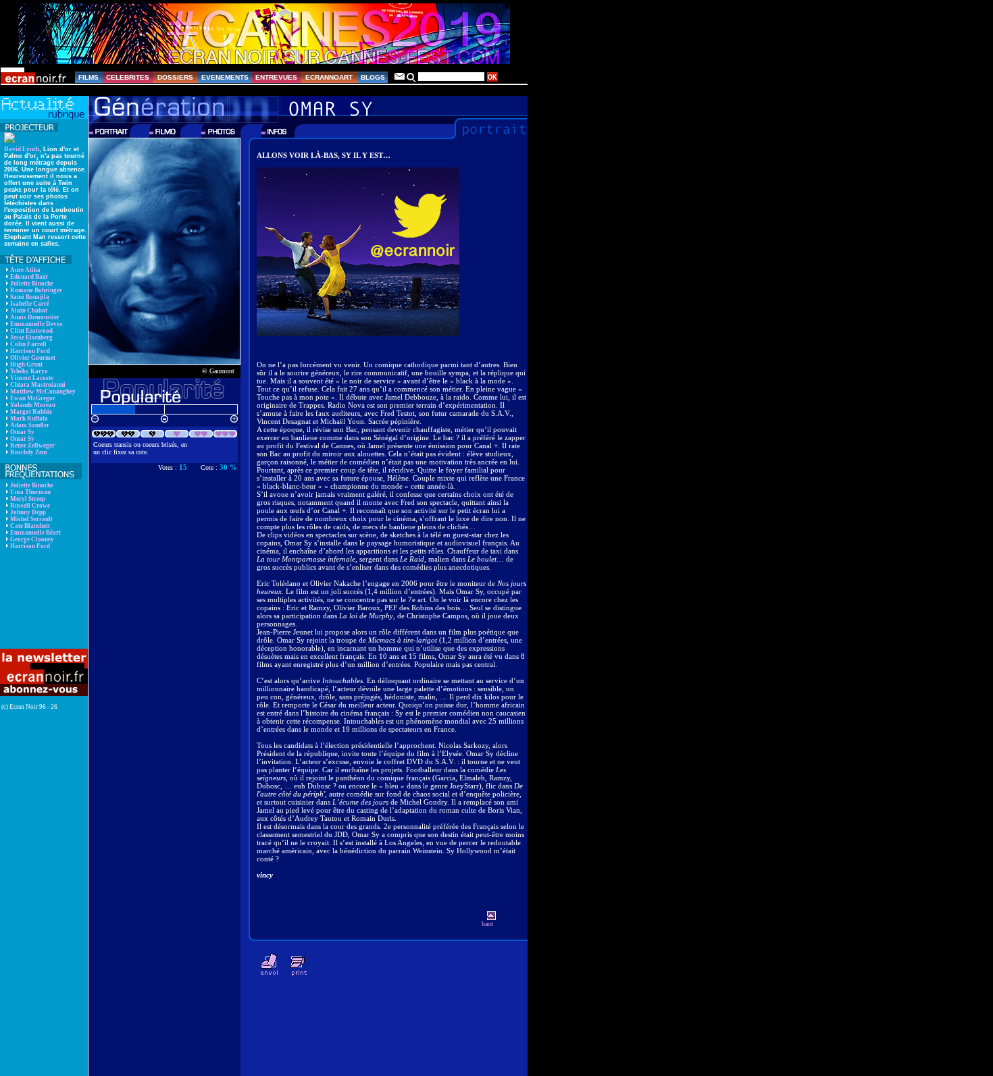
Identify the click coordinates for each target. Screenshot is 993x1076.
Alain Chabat (28, 310)
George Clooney (32, 539)
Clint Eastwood (31, 330)
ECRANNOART (329, 77)
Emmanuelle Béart (35, 532)
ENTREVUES (276, 77)
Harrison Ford (30, 351)
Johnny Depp (28, 512)
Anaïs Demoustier (34, 317)
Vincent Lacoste (31, 378)
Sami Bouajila (29, 297)
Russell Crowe (30, 505)
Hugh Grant (26, 364)
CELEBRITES (127, 77)
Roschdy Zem (28, 452)
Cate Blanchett (30, 525)
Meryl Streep (27, 498)
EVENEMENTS (225, 77)
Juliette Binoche (31, 283)
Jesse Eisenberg (31, 337)
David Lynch (21, 149)
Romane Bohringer (36, 290)
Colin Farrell (28, 344)
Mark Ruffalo (29, 418)
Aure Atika (25, 270)
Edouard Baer (29, 276)
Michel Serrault (31, 519)
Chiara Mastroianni (38, 384)
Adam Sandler (29, 425)
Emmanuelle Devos (36, 324)
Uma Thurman (30, 492)
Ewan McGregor (32, 398)
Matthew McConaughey (43, 391)
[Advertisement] (42, 599)
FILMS (88, 77)
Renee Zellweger (32, 445)
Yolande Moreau (32, 405)
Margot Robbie (31, 411)
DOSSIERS (175, 77)
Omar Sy (22, 432)
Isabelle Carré (29, 303)
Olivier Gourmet (32, 357)
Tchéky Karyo (29, 371)
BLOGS (373, 77)
